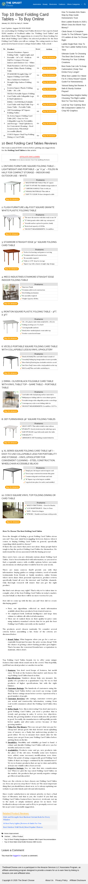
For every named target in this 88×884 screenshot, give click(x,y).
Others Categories (73, 4)
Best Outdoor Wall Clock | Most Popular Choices (23, 827)
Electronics (53, 4)
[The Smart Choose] (12, 4)
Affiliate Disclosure (78, 880)
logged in (17, 856)
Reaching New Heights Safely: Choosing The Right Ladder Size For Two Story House (74, 98)
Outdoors (62, 4)
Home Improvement (11, 833)
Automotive (37, 4)
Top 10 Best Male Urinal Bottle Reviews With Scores (23, 842)
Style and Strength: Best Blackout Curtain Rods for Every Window (26, 818)
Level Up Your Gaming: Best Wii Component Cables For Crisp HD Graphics (74, 108)
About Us (49, 880)
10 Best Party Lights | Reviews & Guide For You (22, 823)
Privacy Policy (61, 880)
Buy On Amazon (49, 57)
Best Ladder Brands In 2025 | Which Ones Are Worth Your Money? (74, 25)
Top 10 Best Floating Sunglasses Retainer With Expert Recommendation (30, 839)
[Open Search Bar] (84, 4)
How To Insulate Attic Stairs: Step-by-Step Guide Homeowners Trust (74, 15)
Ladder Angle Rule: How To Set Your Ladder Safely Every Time (74, 47)
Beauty (45, 4)
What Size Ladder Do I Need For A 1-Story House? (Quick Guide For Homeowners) (74, 79)
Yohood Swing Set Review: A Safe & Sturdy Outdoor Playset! (74, 88)
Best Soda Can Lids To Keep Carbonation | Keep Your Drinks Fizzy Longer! (74, 69)
